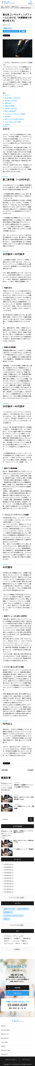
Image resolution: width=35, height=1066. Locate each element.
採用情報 (17, 988)
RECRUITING (5, 1050)
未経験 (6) (17, 938)
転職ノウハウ (7, 28)
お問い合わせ (17, 993)
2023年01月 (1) (8, 892)
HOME (3, 1026)
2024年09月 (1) (8, 878)
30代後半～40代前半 (11, 108)
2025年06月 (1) (8, 870)
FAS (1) (18, 943)
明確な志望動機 (9, 106)
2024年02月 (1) (8, 884)
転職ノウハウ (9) (9, 909)
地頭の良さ (8, 103)
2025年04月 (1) (8, 873)
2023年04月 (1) (8, 889)
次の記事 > (30, 770)
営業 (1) (6, 919)
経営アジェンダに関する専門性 (14, 119)
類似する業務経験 (10, 111)
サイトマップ (26, 1059)
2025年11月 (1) (8, 864)
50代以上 (7, 124)
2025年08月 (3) (8, 867)
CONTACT (4, 1054)
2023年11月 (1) (8, 886)
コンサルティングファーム (11, 31)
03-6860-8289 (17, 1004)
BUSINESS (4, 1038)
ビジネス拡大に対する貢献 (13, 122)
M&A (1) (25, 943)
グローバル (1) (8, 943)
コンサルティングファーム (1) (13, 916)
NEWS (3, 1046)
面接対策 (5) (27, 938)
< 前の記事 (4, 770)
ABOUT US (5, 1034)
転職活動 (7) (8, 938)
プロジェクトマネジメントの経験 (15, 114)
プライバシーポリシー (11, 1059)
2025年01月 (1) (8, 875)
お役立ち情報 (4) (23, 909)
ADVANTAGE (5, 1030)
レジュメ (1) (15, 941)
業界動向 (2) (8, 912)
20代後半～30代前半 (11, 100)
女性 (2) (6, 941)
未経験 (23, 31)
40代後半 (7, 116)
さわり (7, 95)
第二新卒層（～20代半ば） (13, 98)
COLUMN (4, 1042)
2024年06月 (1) (8, 881)
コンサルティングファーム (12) (13, 936)
